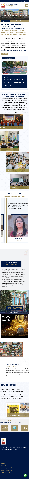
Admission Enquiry (17, 1)
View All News (5, 379)
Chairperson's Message (6, 459)
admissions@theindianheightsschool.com (11, 477)
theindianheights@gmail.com (17, 473)
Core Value (4, 457)
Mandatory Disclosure (6, 463)
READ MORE (6, 124)
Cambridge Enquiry (6, 1)
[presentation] (1, 293)
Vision (2, 454)
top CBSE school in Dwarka (17, 40)
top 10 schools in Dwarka (21, 391)
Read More (4, 53)
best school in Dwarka (17, 32)
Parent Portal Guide (6, 464)
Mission (3, 455)
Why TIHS (3, 452)
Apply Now (25, 1)
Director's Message (6, 461)
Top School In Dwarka (14, 96)
